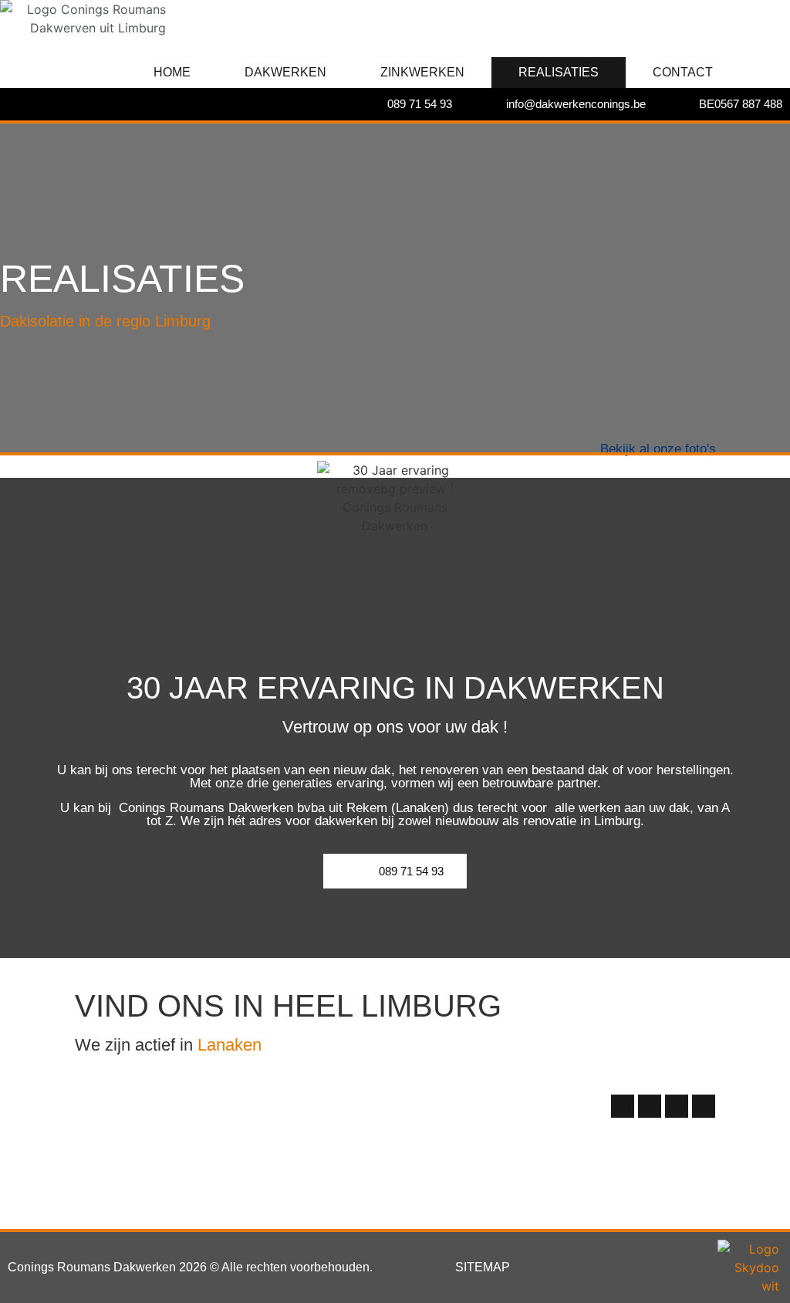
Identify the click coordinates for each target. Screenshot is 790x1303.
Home (172, 72)
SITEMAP (482, 1267)
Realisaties (558, 72)
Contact (683, 72)
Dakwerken (285, 72)
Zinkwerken (422, 72)
